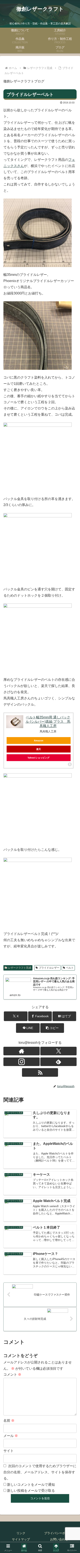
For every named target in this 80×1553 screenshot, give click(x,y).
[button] (52, 1028)
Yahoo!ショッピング (38, 757)
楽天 (38, 749)
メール (10, 1436)
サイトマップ (21, 1539)
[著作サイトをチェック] (21, 1051)
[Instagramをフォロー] (21, 1061)
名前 (9, 1420)
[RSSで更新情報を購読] (40, 1072)
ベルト (70, 967)
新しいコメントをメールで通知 (31, 1484)
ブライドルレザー (49, 967)
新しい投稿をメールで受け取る (31, 1490)
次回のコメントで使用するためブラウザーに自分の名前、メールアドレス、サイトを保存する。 (39, 1472)
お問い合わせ (59, 1539)
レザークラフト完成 (19, 967)
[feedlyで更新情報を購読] (58, 1061)
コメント (12, 1374)
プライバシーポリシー (59, 1533)
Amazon (38, 740)
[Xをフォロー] (58, 1051)
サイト (8, 1451)
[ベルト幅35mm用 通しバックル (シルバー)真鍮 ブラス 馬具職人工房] (14, 721)
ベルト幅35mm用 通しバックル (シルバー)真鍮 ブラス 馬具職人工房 (48, 721)
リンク (20, 1533)
